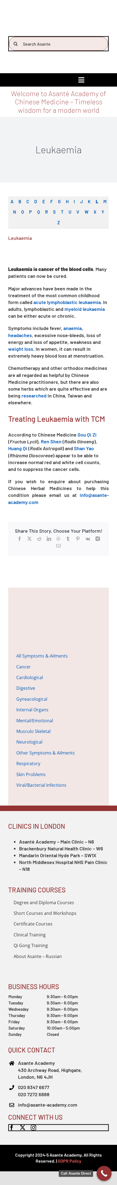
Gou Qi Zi (87, 435)
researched (34, 396)
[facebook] (11, 1127)
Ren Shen (51, 441)
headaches (20, 335)
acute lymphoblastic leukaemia (67, 302)
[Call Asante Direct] (104, 1173)
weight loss (20, 349)
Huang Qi (17, 448)
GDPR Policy (69, 1160)
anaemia (72, 328)
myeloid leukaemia (84, 309)
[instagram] (33, 1127)
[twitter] (22, 1127)
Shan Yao (84, 448)
